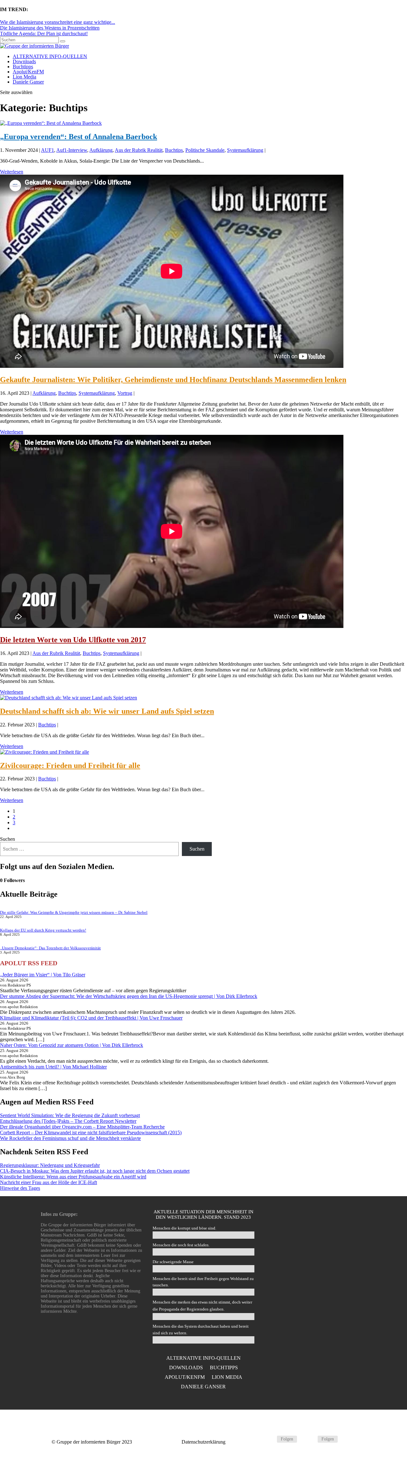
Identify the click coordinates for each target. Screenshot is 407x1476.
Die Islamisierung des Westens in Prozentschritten (50, 27)
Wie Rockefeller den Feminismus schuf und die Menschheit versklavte (70, 1138)
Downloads (24, 61)
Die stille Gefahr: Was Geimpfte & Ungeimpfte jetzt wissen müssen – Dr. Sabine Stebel (74, 912)
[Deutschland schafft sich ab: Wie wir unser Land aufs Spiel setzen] (68, 697)
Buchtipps (23, 66)
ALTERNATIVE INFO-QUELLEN (50, 56)
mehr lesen (315, 1327)
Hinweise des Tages (20, 1188)
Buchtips (174, 150)
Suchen (7, 839)
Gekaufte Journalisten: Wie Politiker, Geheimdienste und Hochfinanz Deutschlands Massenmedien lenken (173, 379)
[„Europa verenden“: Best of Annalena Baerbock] (51, 123)
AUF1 (47, 150)
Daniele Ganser (28, 81)
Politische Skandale (204, 150)
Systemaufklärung (245, 150)
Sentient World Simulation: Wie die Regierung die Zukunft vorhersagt (70, 1115)
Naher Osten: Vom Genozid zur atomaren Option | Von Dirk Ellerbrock (71, 1045)
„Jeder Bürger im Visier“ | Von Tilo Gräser (42, 974)
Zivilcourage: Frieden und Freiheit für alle (70, 765)
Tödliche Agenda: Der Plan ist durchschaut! (44, 33)
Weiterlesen (11, 171)
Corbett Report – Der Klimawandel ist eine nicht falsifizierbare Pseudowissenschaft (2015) (91, 1132)
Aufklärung (101, 150)
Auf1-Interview (71, 150)
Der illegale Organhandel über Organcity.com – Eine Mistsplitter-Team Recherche (82, 1126)
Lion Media (24, 76)
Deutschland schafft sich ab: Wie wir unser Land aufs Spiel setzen (107, 711)
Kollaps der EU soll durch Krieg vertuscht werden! (43, 930)
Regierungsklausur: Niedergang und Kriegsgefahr (50, 1165)
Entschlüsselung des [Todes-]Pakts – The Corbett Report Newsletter (68, 1121)
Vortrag (124, 393)
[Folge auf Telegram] (269, 1439)
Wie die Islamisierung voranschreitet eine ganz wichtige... (57, 22)
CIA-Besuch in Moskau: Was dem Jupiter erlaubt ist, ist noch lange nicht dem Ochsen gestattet (95, 1171)
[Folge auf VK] (310, 1439)
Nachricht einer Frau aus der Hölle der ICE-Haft (48, 1182)
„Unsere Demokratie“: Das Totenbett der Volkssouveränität (50, 948)
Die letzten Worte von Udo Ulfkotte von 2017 (73, 640)
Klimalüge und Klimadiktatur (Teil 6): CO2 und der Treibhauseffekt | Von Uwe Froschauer (91, 1018)
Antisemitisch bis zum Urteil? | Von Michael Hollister (53, 1066)
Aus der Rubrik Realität (138, 150)
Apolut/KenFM (28, 71)
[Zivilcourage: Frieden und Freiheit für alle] (44, 752)
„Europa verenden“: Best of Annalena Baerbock (78, 136)
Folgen (287, 1439)
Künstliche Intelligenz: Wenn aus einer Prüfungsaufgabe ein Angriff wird (73, 1176)
